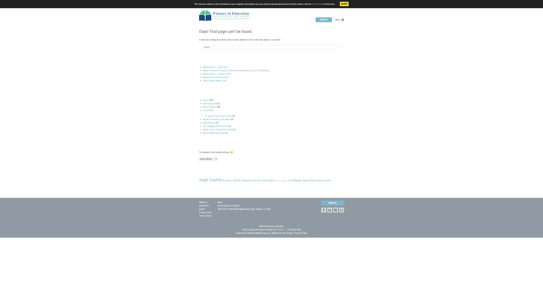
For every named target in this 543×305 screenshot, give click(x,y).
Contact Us (204, 205)
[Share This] (329, 210)
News (205, 100)
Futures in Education (280, 181)
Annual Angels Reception (214, 133)
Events (206, 110)
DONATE (324, 19)
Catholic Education (242, 180)
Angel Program (209, 107)
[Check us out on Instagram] (335, 210)
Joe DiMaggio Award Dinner (215, 126)
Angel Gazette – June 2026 (215, 67)
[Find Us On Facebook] (323, 210)
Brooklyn (227, 180)
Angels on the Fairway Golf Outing (217, 129)
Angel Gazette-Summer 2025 (216, 77)
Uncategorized (209, 103)
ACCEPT (344, 4)
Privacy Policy (318, 4)
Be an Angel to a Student (228, 205)
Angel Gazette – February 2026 (217, 74)
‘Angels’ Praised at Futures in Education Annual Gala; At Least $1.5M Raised (236, 70)
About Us (203, 202)
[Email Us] (341, 210)
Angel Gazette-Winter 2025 (215, 80)
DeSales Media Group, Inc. (259, 233)
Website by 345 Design (282, 233)
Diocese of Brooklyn (263, 180)
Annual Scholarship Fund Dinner (216, 119)
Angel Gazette (209, 122)
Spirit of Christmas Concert (220, 116)
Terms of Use (205, 215)
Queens (327, 180)
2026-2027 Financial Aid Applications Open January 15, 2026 (244, 209)
